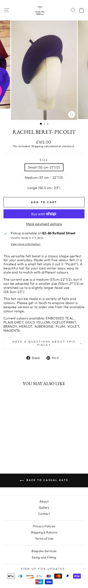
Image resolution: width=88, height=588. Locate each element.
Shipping (37, 146)
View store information (25, 244)
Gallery (44, 507)
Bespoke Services (44, 551)
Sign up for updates (43, 568)
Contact (44, 514)
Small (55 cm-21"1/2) (44, 167)
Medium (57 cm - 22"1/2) (44, 177)
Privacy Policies (44, 526)
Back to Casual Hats (46, 480)
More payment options (44, 224)
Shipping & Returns (44, 532)
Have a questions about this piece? (43, 343)
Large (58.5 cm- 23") (44, 188)
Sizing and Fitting (44, 557)
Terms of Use (44, 538)
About (44, 501)
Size (44, 160)
